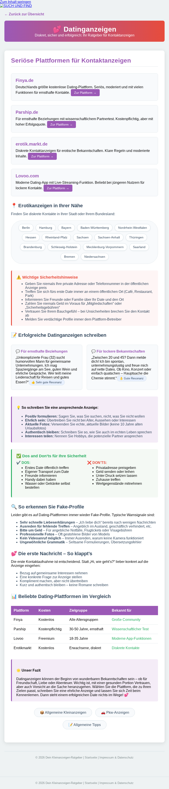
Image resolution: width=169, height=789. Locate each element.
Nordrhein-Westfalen (132, 227)
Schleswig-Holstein (64, 247)
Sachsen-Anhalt (109, 237)
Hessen (31, 237)
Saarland (139, 247)
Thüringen (136, 237)
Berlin (26, 227)
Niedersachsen (94, 256)
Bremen (69, 256)
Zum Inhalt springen (15, 2)
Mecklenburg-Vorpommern (105, 247)
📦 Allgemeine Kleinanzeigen (63, 712)
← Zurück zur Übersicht (24, 14)
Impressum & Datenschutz (116, 757)
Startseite (91, 757)
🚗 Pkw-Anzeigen (115, 712)
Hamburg (45, 227)
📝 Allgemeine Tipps (84, 725)
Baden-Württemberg (95, 227)
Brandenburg (33, 247)
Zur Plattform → (85, 92)
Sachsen (83, 237)
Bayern (66, 227)
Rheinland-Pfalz (56, 237)
